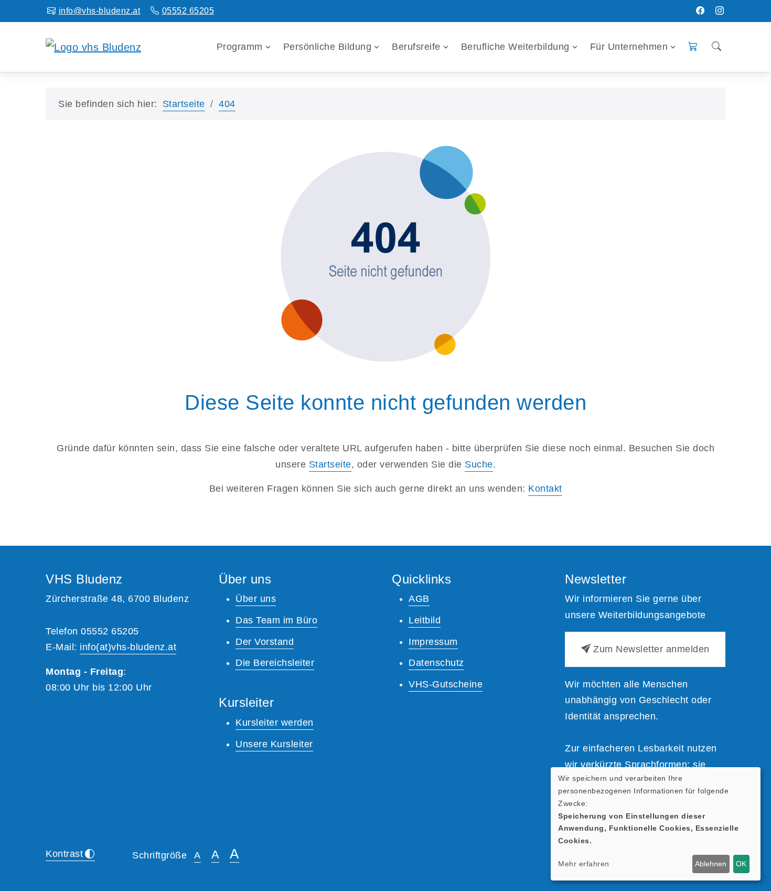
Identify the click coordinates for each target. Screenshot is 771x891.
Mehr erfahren (583, 864)
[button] (693, 47)
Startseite (184, 104)
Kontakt (545, 488)
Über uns (255, 598)
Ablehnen (710, 864)
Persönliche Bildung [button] (327, 46)
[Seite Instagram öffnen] (720, 10)
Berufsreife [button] (416, 46)
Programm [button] (240, 46)
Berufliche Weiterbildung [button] (515, 46)
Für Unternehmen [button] (629, 46)
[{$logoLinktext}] (93, 46)
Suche (479, 464)
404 (227, 104)
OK (741, 864)
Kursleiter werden (274, 722)
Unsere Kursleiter (274, 744)
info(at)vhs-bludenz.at (128, 647)
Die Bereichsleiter (274, 662)
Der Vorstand (264, 642)
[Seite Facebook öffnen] (700, 10)
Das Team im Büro (276, 620)
